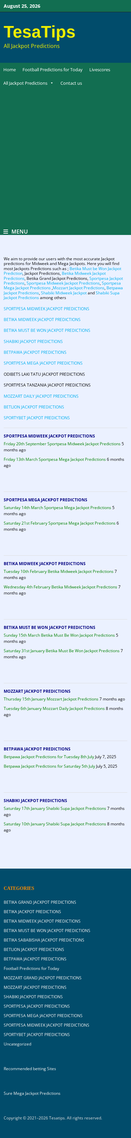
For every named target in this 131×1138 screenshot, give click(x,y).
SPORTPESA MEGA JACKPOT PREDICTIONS (43, 363)
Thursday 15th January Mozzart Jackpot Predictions (51, 699)
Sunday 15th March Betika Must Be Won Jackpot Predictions (59, 635)
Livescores (99, 70)
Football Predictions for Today (53, 70)
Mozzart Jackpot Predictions (78, 288)
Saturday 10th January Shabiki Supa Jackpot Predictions (55, 824)
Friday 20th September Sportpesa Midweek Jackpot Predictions (62, 444)
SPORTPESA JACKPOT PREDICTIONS (37, 1006)
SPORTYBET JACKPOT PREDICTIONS (37, 418)
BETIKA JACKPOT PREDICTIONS (32, 912)
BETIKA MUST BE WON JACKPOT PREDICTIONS (47, 330)
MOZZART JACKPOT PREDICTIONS (37, 691)
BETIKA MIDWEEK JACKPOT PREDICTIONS (42, 319)
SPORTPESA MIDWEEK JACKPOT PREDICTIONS (46, 309)
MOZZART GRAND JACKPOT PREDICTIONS (43, 978)
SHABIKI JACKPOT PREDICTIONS (33, 341)
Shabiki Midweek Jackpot (64, 293)
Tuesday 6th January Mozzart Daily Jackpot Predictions (54, 708)
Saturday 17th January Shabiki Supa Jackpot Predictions (55, 808)
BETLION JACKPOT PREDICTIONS (34, 407)
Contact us (71, 83)
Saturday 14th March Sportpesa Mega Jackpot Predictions (57, 507)
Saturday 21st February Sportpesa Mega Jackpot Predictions (60, 523)
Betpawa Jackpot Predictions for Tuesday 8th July (49, 757)
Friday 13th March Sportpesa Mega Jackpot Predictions (55, 459)
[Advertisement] (65, 159)
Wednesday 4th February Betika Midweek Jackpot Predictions (60, 587)
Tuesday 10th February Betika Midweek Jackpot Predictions (59, 571)
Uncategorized (17, 1044)
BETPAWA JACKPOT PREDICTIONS (35, 352)
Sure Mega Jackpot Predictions (32, 1093)
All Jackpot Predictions (25, 83)
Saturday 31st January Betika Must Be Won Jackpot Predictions (62, 651)
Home (9, 70)
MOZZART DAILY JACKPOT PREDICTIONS (41, 396)
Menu (19, 231)
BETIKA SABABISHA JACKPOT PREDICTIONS (44, 940)
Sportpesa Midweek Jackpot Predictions (63, 283)
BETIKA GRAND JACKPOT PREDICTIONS (40, 902)
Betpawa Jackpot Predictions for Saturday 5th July (49, 766)
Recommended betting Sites (30, 1069)
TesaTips (40, 31)
